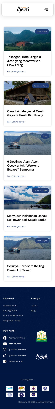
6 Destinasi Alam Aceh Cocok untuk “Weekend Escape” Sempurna (23, 165)
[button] (46, 9)
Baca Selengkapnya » (16, 71)
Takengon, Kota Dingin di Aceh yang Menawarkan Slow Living (24, 61)
